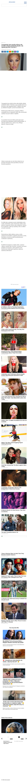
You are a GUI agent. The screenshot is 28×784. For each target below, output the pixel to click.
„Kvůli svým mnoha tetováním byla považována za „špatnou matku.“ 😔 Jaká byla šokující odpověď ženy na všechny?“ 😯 (13, 704)
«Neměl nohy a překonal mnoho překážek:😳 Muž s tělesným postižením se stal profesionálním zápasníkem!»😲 (13, 682)
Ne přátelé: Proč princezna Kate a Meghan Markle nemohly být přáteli (13, 641)
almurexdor (12, 2)
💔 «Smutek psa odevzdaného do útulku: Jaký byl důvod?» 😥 (12, 661)
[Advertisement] (14, 24)
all (13, 49)
